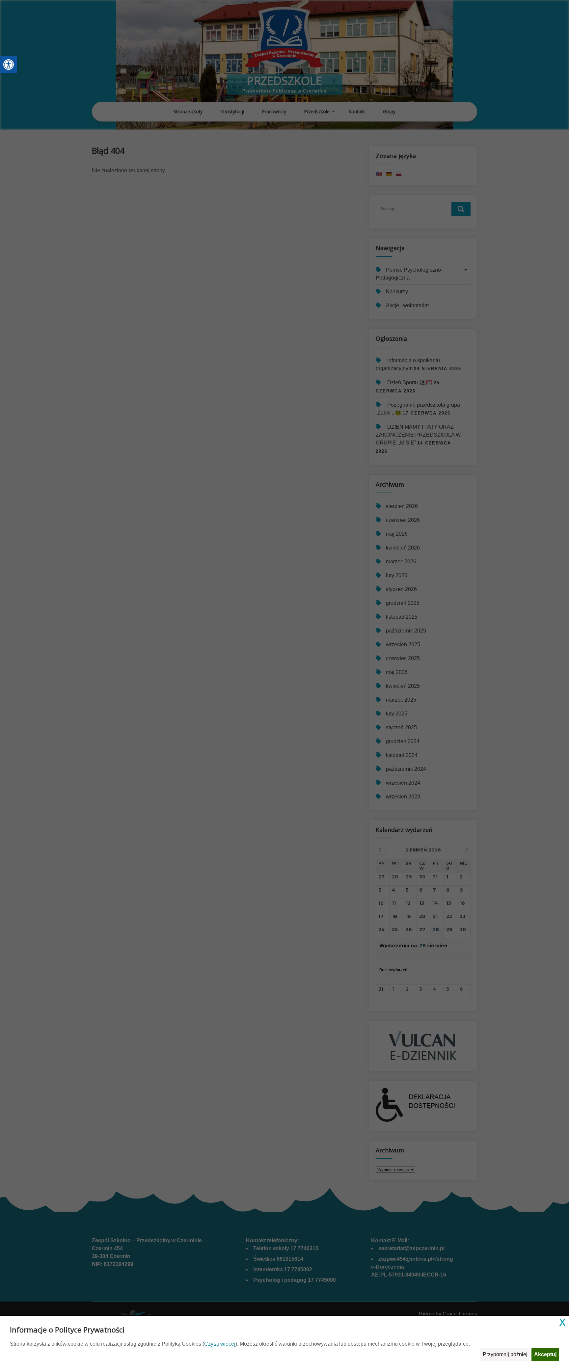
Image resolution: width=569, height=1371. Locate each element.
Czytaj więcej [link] (219, 1344)
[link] (8, 64)
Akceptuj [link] (545, 1354)
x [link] (562, 1321)
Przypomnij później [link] (505, 1354)
